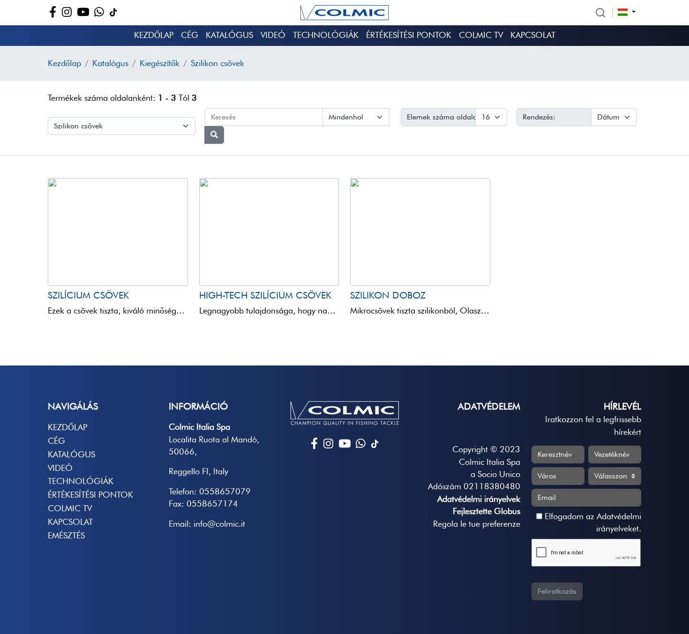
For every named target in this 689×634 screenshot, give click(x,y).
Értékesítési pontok (408, 35)
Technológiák (326, 35)
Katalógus (229, 35)
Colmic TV (481, 35)
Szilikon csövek (217, 63)
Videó (273, 35)
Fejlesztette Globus (486, 511)
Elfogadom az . (591, 522)
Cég (189, 35)
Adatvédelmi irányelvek (478, 499)
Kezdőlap (153, 35)
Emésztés (66, 535)
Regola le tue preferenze (476, 524)
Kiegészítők (160, 63)
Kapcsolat (532, 35)
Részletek (76, 267)
